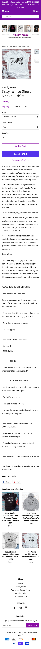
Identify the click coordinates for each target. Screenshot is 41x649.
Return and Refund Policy (20, 590)
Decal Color (7, 123)
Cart (37, 11)
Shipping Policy (20, 593)
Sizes (4, 112)
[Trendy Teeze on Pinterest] (20, 608)
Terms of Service (20, 596)
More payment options (20, 160)
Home (4, 46)
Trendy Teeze (22, 632)
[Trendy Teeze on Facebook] (15, 608)
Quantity (5, 133)
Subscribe (32, 625)
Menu (6, 11)
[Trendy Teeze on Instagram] (26, 608)
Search (20, 584)
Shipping (5, 106)
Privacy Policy (20, 587)
